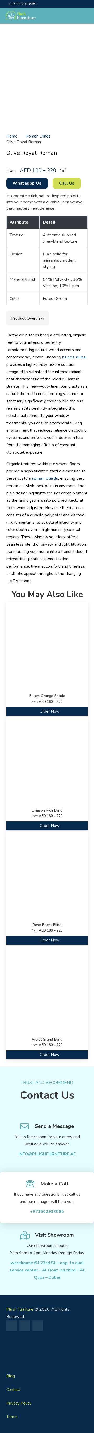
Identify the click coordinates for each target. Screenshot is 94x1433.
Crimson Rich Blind (47, 810)
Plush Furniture (19, 1309)
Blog (10, 1376)
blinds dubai (74, 357)
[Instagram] (24, 1325)
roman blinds (45, 478)
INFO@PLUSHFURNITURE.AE (47, 1154)
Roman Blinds (38, 136)
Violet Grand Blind (47, 1039)
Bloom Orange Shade (47, 695)
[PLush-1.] (47, 1349)
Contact (13, 1389)
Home (11, 136)
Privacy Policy (18, 1403)
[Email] (37, 1325)
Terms (11, 1417)
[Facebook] (11, 1325)
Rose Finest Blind (47, 924)
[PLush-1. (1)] (20, 15)
